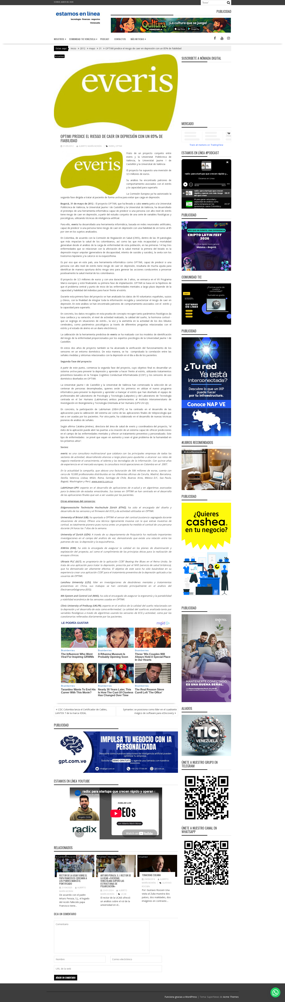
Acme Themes (231, 996)
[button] (275, 992)
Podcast (104, 39)
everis (111, 146)
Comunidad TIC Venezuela (82, 39)
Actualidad (59, 56)
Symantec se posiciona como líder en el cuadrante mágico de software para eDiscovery (150, 711)
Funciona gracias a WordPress (181, 996)
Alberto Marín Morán (90, 146)
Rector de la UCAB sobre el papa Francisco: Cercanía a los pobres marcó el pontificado (73, 879)
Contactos (120, 39)
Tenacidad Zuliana (151, 875)
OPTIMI (118, 146)
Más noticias (137, 39)
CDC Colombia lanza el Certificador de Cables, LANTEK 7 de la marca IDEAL (81, 711)
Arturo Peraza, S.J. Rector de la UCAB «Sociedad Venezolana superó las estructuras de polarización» (115, 880)
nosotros (59, 39)
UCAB (123, 894)
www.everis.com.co (102, 481)
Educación (71, 857)
